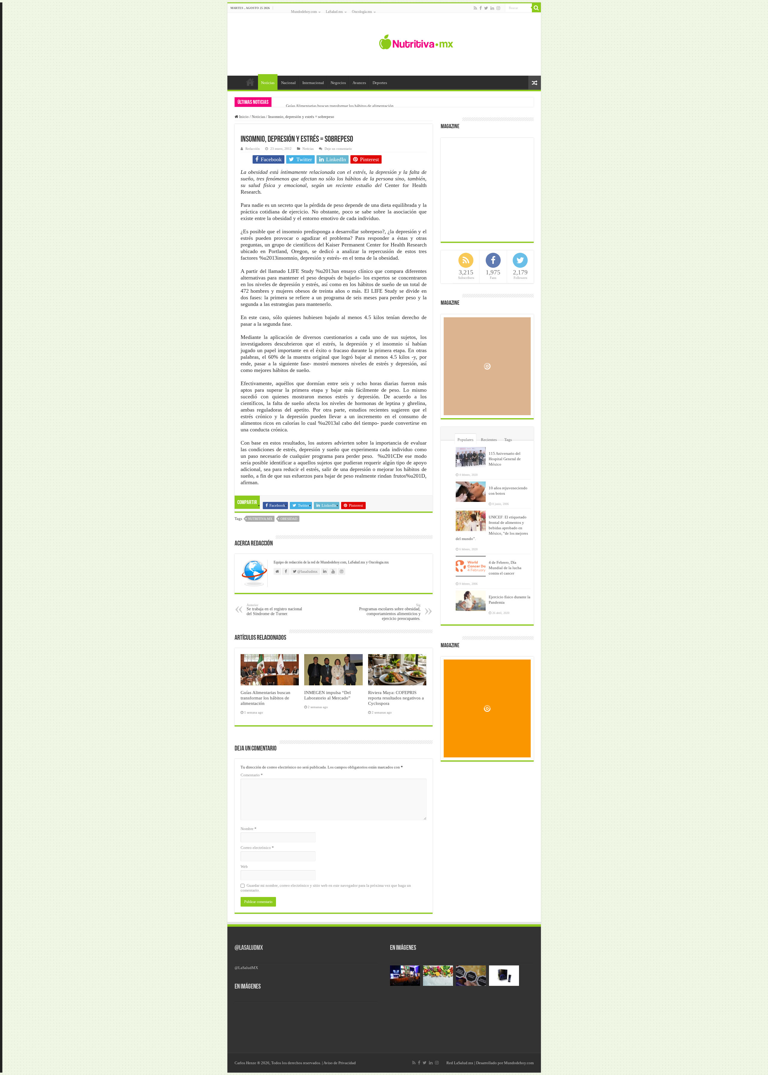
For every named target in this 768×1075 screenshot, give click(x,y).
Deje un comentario (338, 148)
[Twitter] (486, 8)
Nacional (288, 82)
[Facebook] (480, 8)
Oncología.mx (362, 12)
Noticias (267, 82)
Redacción (252, 148)
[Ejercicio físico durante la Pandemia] (471, 600)
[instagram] (498, 8)
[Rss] (475, 8)
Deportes (380, 82)
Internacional (313, 82)
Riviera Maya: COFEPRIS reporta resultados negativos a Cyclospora (396, 698)
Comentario (252, 775)
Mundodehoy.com (304, 12)
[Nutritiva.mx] (416, 41)
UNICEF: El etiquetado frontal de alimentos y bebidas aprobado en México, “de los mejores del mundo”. (492, 528)
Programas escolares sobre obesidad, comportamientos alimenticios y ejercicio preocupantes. (390, 612)
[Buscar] (536, 7)
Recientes (489, 439)
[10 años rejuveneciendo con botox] (471, 492)
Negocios (338, 82)
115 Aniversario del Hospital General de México (505, 459)
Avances (359, 82)
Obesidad (288, 519)
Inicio (250, 82)
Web (244, 866)
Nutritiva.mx (260, 519)
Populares (465, 439)
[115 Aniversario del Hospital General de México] (471, 457)
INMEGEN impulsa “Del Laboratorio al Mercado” (327, 695)
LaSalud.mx (334, 12)
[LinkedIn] (492, 8)
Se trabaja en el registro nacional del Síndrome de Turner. (274, 609)
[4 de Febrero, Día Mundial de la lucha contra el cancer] (471, 566)
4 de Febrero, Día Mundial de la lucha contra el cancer (505, 567)
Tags (508, 439)
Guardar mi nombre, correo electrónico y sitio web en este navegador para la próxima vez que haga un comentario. (326, 887)
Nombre (248, 828)
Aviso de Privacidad (339, 1063)
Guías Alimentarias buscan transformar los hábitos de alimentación (340, 106)
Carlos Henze (245, 1063)
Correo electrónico (257, 847)
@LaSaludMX (249, 948)
